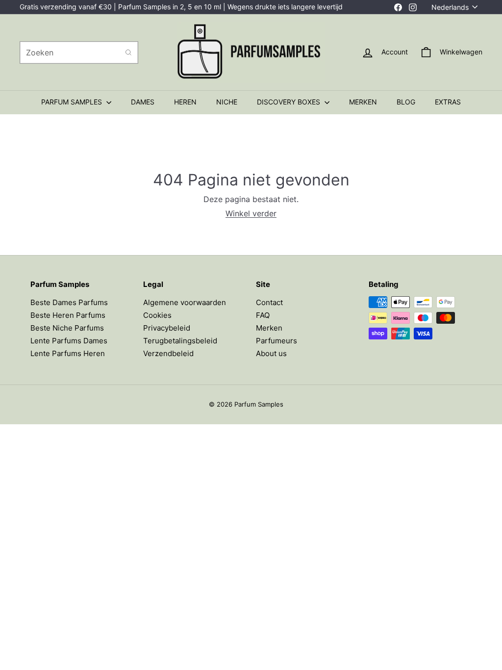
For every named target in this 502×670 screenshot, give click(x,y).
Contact (269, 302)
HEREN (185, 102)
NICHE (226, 102)
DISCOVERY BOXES (289, 102)
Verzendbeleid (168, 353)
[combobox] (79, 52)
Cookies (157, 315)
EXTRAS (448, 102)
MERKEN (363, 102)
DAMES (142, 102)
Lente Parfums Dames (68, 340)
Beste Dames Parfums (69, 302)
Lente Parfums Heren (67, 353)
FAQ (263, 315)
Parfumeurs (276, 340)
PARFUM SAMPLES (72, 102)
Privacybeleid (166, 328)
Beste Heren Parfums (67, 315)
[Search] (128, 52)
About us (271, 353)
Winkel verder (251, 213)
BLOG (406, 102)
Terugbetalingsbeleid (180, 340)
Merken (269, 328)
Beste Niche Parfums (67, 328)
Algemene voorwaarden (184, 302)
